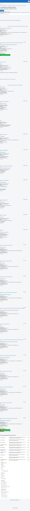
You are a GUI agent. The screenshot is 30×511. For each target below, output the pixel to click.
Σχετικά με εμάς (3, 466)
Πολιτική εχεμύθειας (3, 483)
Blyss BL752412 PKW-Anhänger (4, 357)
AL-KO (1, 120)
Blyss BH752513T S (3, 442)
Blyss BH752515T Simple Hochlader (5, 294)
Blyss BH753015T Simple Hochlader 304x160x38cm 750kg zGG (9, 310)
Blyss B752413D (2, 373)
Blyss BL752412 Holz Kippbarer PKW (5, 420)
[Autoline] (0, 5)
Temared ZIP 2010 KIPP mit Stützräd (5, 28)
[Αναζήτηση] (29, 3)
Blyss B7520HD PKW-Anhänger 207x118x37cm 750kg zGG (8, 341)
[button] (29, 1)
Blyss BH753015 (2, 404)
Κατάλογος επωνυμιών (4, 487)
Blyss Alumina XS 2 (3, 247)
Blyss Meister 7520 (3, 278)
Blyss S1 (2, 457)
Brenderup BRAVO (2, 152)
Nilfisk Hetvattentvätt (3, 103)
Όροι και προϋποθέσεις (4, 482)
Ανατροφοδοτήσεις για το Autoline (5, 486)
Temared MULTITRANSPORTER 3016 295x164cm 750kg (8, 44)
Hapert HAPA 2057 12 (3, 182)
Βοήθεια (2, 467)
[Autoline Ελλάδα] (5, 1)
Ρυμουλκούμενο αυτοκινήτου (4, 232)
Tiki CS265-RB (2, 136)
